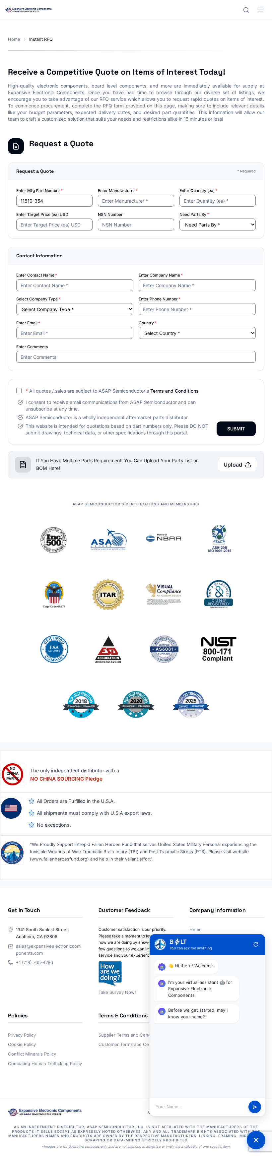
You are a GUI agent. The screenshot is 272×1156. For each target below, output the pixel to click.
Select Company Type (38, 298)
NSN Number (110, 214)
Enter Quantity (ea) (198, 190)
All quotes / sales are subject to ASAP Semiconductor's (112, 391)
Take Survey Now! (117, 992)
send (255, 1107)
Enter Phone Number (159, 298)
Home (14, 39)
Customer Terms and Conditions (132, 1044)
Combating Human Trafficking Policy (45, 1063)
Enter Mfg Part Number (39, 190)
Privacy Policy (22, 1035)
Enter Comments (32, 346)
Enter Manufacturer (118, 190)
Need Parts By (194, 214)
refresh (255, 944)
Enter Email (28, 322)
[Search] (246, 10)
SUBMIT (236, 428)
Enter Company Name (161, 275)
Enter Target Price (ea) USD (42, 214)
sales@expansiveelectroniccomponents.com (48, 949)
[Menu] (261, 10)
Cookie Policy (22, 1044)
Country (148, 322)
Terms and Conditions (174, 391)
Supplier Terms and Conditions (130, 1035)
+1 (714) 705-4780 (34, 962)
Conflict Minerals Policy (32, 1054)
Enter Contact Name (36, 275)
